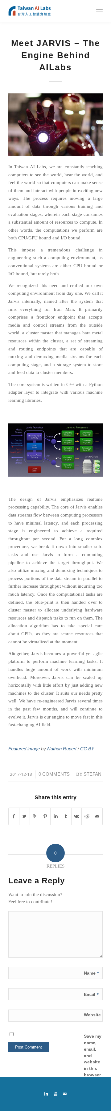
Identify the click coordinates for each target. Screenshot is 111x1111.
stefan (92, 774)
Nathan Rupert (61, 748)
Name (91, 973)
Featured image (24, 748)
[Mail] (64, 1094)
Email (91, 994)
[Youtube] (55, 1094)
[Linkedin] (46, 1094)
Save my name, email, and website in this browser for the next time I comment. (94, 1068)
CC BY (87, 748)
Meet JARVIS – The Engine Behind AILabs (55, 55)
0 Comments (54, 774)
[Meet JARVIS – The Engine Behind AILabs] (55, 124)
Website (92, 1015)
